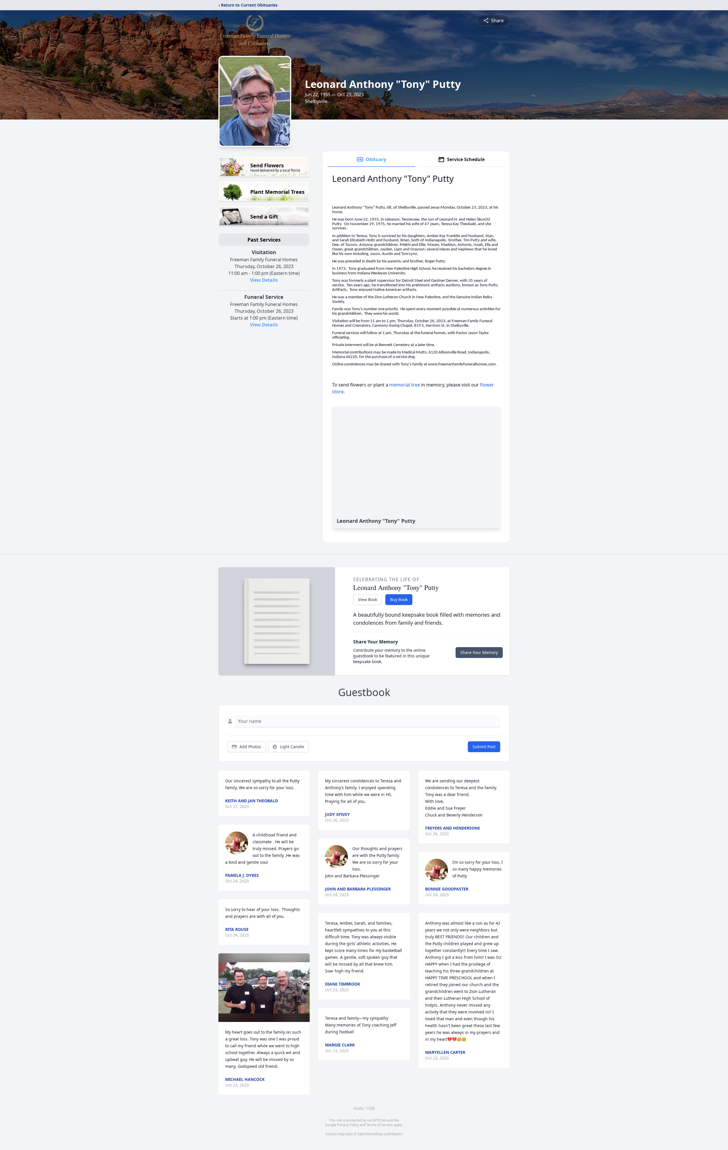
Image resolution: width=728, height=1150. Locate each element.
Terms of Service (379, 1124)
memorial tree (404, 385)
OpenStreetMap (370, 1134)
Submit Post (484, 746)
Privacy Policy (348, 1124)
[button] (264, 987)
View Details (264, 280)
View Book (367, 599)
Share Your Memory (479, 652)
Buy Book (399, 599)
